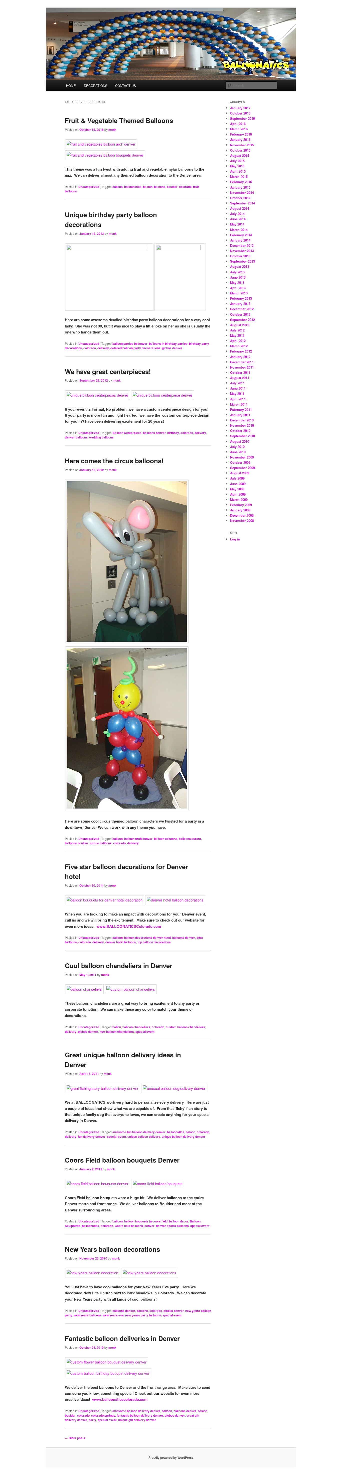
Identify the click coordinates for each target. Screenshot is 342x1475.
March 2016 (239, 129)
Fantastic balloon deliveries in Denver (122, 1338)
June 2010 (238, 451)
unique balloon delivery (143, 1136)
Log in (235, 539)
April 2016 (238, 123)
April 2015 (238, 171)
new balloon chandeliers (117, 1031)
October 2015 (240, 150)
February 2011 (241, 409)
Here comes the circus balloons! (114, 460)
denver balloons (76, 437)
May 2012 (237, 335)
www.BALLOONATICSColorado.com (128, 926)
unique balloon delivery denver (183, 1136)
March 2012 (239, 346)
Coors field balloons (129, 1225)
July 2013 (237, 272)
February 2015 (241, 181)
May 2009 (237, 489)
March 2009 (239, 499)
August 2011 (239, 377)
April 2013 (238, 287)
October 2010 (240, 430)
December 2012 (242, 308)
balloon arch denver (138, 838)
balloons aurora (190, 838)
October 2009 (240, 462)
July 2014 (237, 213)
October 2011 (240, 372)
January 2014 (240, 240)
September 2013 (242, 261)
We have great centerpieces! (108, 371)
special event (144, 1031)
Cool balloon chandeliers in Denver (118, 965)
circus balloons (101, 843)
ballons (117, 186)
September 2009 (242, 467)
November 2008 (242, 520)
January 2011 (240, 414)
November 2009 (242, 457)
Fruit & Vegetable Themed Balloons (119, 120)
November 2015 (242, 145)
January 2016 (240, 139)
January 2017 (240, 107)
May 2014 (237, 224)
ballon (116, 1027)
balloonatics (132, 186)
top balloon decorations (154, 942)
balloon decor (178, 1221)
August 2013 (239, 266)
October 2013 (240, 256)
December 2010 (242, 420)
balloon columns (165, 838)
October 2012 (240, 314)
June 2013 (238, 277)
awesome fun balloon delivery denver (138, 1132)
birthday (173, 432)
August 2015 (239, 155)
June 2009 (238, 483)
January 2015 (240, 187)
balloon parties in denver (129, 343)
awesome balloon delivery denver (136, 1411)
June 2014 (238, 218)
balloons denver (154, 432)
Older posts (75, 1438)
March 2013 (239, 293)
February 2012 (241, 351)
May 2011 (237, 393)
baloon (147, 186)
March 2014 (239, 229)
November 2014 (242, 192)
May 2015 (237, 166)
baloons (159, 186)
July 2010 (237, 446)
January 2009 (240, 510)
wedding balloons (101, 437)
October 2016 (240, 113)
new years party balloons (143, 1315)
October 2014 (240, 197)
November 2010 (242, 425)
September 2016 (242, 118)
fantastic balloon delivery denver (140, 1415)
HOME (71, 85)
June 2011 (238, 388)
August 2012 (239, 324)
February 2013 (241, 298)
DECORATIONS (95, 85)
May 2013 (237, 282)
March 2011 (239, 404)
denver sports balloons (172, 1225)
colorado (185, 186)
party (92, 1420)
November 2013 (242, 250)
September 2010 (242, 435)
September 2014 (242, 203)
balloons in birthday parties (168, 343)
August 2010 (239, 441)
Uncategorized (88, 186)
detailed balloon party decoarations (135, 348)
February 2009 (241, 504)
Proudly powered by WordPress (171, 1457)
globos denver (172, 348)
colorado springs (103, 1415)
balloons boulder (76, 843)
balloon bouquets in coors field (145, 1221)
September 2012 (242, 319)
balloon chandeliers (136, 1027)
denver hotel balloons (120, 942)
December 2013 (242, 245)
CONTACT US (125, 85)
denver (149, 1225)
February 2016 (241, 134)
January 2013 (240, 303)
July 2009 (237, 478)
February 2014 (241, 235)
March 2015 (239, 176)
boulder (172, 186)
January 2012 (240, 356)
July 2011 (237, 383)
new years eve (113, 1315)
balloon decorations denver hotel (147, 937)
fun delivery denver (91, 1136)
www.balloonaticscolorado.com (119, 1399)
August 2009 (239, 473)
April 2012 (238, 340)
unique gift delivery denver (137, 1420)
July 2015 (237, 160)
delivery (103, 348)
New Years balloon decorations (112, 1249)
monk (112, 129)
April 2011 (238, 399)
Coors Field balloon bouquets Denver (122, 1160)
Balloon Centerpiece (126, 432)
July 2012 (237, 330)
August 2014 (239, 208)
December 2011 (242, 362)
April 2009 (238, 494)
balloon (117, 838)
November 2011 (242, 367)
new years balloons (87, 1315)
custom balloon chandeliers (185, 1027)
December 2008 (242, 515)
